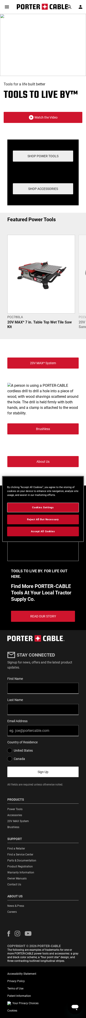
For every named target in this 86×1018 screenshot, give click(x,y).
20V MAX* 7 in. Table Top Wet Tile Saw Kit (39, 324)
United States (23, 750)
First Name (15, 679)
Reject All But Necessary (43, 519)
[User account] (80, 7)
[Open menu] (7, 7)
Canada (19, 759)
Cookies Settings (43, 507)
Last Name (15, 700)
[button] (43, 117)
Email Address (17, 721)
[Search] (69, 7)
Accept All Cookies (43, 531)
